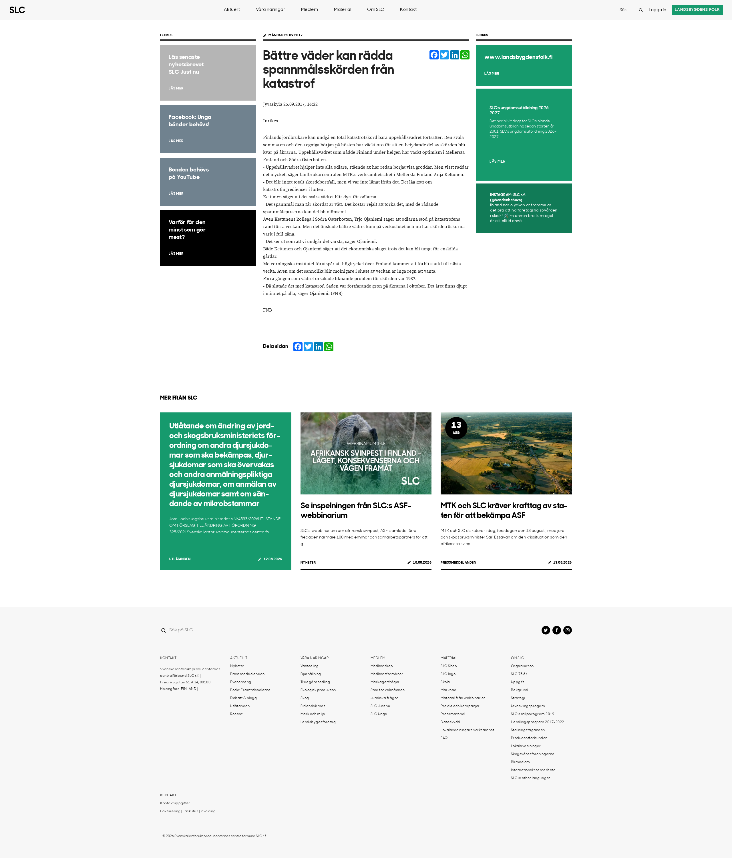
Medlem (309, 10)
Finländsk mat (313, 706)
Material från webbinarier (463, 698)
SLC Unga (379, 714)
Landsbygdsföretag (318, 722)
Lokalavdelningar (526, 746)
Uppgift (517, 682)
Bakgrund (519, 690)
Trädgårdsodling (315, 682)
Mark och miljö (313, 714)
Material (342, 10)
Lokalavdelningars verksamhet (467, 730)
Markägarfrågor (385, 682)
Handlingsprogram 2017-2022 (537, 722)
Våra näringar (270, 10)
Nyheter (308, 562)
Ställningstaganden (528, 730)
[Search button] (640, 10)
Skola (445, 682)
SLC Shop (449, 666)
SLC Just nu (380, 706)
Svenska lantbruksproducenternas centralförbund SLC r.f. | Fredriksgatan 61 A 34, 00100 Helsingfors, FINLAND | (190, 679)
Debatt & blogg (243, 698)
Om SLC (375, 10)
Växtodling (310, 666)
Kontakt (408, 10)
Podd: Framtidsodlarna (250, 690)
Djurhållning (311, 674)
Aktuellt (232, 10)
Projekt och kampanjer (460, 706)
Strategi (518, 698)
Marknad (449, 690)
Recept (236, 714)
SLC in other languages (531, 778)
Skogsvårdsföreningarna (533, 754)
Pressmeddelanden (458, 562)
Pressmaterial (453, 714)
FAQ (444, 738)
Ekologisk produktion (318, 690)
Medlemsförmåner (387, 674)
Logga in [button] (657, 10)
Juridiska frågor (384, 698)
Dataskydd (450, 722)
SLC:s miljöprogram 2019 (532, 714)
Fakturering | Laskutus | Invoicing (188, 811)
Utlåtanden (179, 559)
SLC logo (448, 674)
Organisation (522, 666)
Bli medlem (520, 762)
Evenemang (240, 682)
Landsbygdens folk (697, 10)
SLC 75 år (519, 674)
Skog (305, 698)
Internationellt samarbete (533, 770)
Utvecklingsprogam (528, 706)
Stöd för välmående (388, 690)
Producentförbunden (529, 738)
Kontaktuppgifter (175, 803)
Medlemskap (382, 666)
